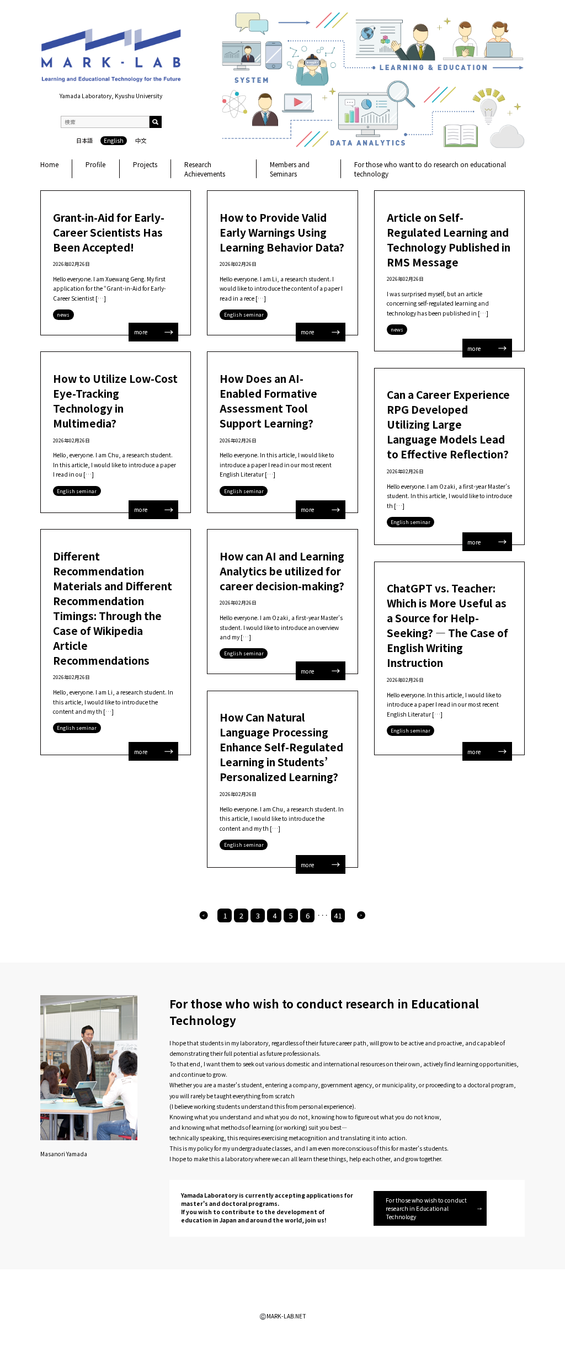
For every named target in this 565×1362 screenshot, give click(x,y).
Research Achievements (204, 168)
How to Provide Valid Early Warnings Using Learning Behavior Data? (282, 232)
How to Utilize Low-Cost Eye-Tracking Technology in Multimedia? (115, 400)
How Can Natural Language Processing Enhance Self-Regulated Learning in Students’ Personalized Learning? (281, 746)
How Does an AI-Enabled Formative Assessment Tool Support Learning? (268, 400)
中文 (140, 140)
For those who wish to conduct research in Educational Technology (426, 1208)
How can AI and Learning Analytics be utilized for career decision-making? (282, 570)
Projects (145, 164)
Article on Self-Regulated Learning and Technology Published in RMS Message (448, 239)
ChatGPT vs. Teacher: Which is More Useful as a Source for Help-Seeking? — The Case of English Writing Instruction (447, 625)
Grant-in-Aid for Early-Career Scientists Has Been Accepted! (108, 232)
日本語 (84, 140)
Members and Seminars (290, 168)
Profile (95, 164)
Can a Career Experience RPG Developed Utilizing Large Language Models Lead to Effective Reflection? (448, 424)
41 (338, 915)
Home (49, 164)
